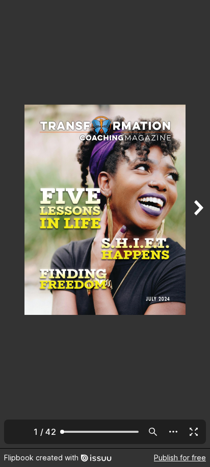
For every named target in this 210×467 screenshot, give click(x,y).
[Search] (153, 432)
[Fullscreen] (193, 432)
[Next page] (198, 224)
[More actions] (173, 432)
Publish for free (180, 457)
